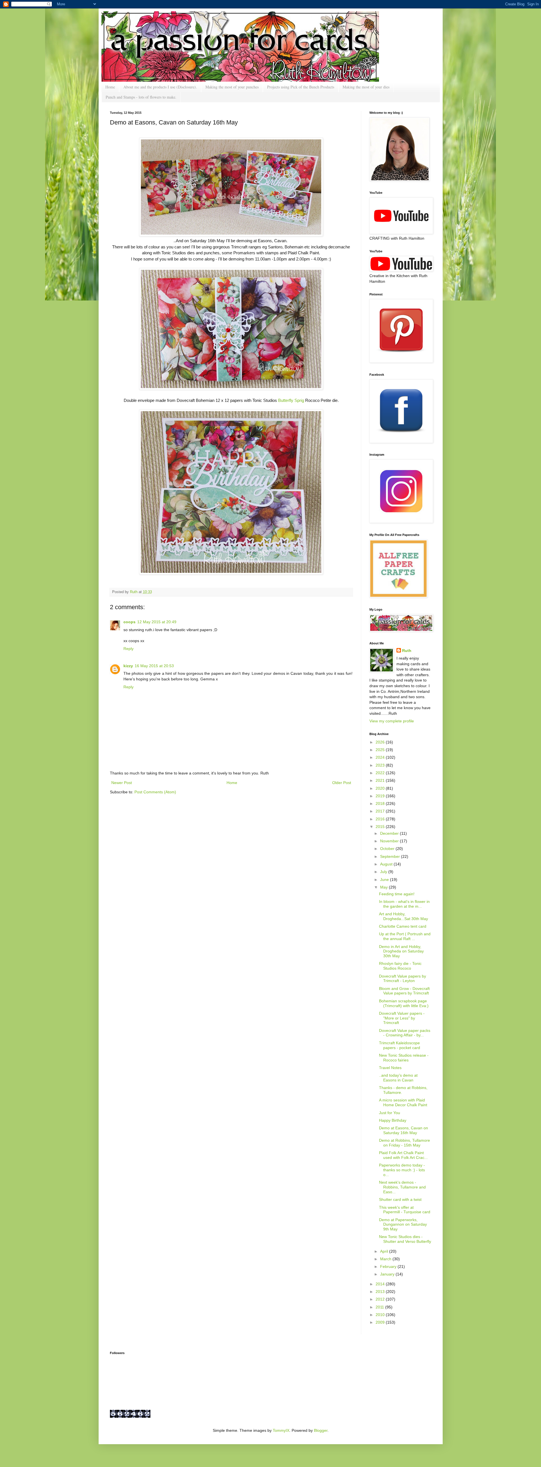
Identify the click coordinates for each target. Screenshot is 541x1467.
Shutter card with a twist (400, 1199)
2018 (381, 803)
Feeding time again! (396, 894)
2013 (381, 1291)
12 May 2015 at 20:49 (156, 622)
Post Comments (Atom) (155, 792)
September (390, 856)
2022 (381, 773)
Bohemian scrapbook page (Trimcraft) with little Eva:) (404, 1003)
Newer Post (121, 782)
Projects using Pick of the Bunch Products (300, 87)
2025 (381, 749)
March (386, 1259)
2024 (381, 757)
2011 (380, 1307)
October (388, 848)
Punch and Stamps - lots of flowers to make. (141, 97)
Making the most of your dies (366, 87)
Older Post (341, 782)
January (388, 1274)
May (384, 887)
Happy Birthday (392, 1120)
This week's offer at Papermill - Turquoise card (404, 1209)
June (385, 879)
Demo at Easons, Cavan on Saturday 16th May (403, 1130)
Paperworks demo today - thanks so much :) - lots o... (402, 1170)
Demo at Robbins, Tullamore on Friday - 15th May (404, 1142)
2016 (381, 819)
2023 (381, 765)
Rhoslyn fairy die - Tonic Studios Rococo (400, 965)
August (387, 864)
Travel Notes (390, 1067)
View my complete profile (391, 721)
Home (110, 87)
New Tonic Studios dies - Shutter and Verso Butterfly (405, 1239)
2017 (381, 811)
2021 (381, 780)
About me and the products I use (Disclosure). (160, 87)
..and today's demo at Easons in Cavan (398, 1077)
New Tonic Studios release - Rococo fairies (404, 1057)
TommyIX (281, 1430)
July (384, 871)
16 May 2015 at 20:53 (154, 666)
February (389, 1266)
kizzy (128, 666)
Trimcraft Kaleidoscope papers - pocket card (399, 1045)
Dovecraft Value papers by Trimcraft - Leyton (402, 978)
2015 (381, 826)
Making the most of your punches (232, 87)
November (390, 841)
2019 (381, 796)
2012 (381, 1299)
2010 (381, 1314)
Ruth (134, 592)
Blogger (320, 1430)
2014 (381, 1284)
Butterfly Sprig (291, 400)
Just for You (389, 1112)
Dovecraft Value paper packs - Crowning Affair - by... (404, 1033)
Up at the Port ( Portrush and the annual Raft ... (405, 936)
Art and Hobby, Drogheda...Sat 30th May (403, 916)
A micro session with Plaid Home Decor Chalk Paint (403, 1102)
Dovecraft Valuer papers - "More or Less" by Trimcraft (402, 1018)
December (390, 833)
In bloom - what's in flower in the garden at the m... (404, 904)
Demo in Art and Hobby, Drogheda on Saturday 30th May (401, 951)
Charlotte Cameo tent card (402, 926)
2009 (381, 1322)
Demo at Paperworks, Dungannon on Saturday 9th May (403, 1224)
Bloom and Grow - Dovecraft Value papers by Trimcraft (404, 991)
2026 (381, 742)
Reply (128, 648)
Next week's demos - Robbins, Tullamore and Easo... (402, 1187)
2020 (381, 788)
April (384, 1251)
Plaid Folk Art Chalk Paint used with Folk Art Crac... (403, 1155)
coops (129, 622)
